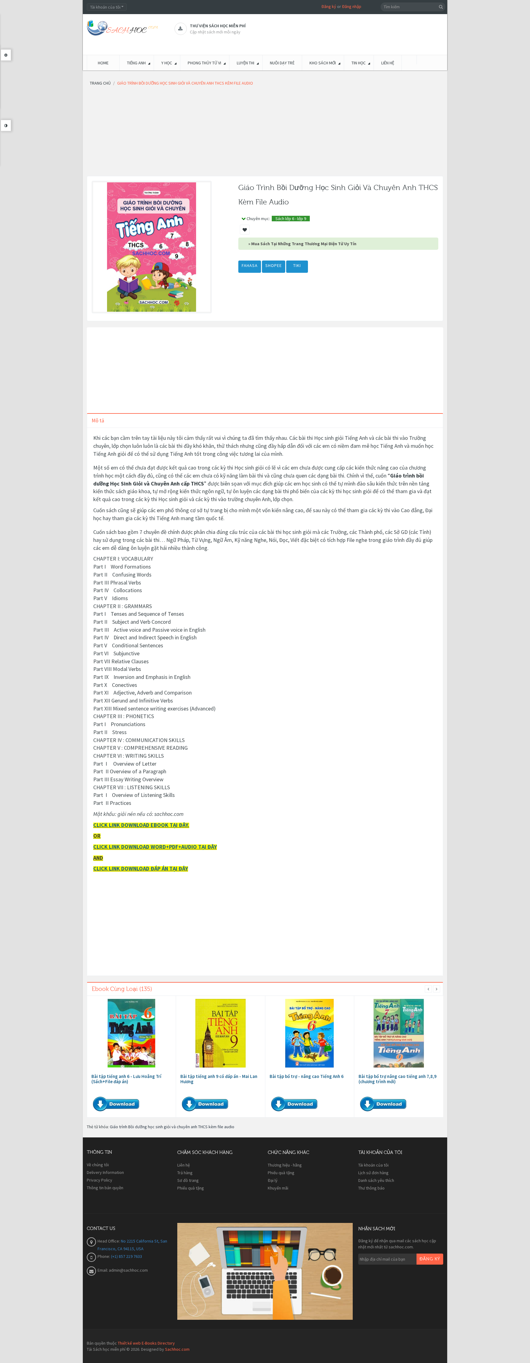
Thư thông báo (371, 1188)
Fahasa (250, 265)
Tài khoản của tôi (373, 1165)
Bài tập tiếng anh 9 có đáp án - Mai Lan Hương (218, 1079)
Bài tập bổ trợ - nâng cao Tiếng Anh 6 (307, 1076)
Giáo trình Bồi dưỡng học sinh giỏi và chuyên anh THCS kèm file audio (172, 1126)
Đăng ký (328, 6)
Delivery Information (105, 1172)
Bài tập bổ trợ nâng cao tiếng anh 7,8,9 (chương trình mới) (397, 1079)
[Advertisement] (265, 133)
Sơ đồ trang (188, 1180)
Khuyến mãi (278, 1188)
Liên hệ (183, 1165)
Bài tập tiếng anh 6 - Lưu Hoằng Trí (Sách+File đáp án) (126, 1079)
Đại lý (273, 1180)
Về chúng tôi (98, 1164)
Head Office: (109, 1241)
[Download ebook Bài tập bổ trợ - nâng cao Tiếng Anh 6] (309, 1033)
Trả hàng (185, 1172)
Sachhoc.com (177, 1349)
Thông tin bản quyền (105, 1187)
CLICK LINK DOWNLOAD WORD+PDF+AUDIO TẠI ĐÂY (155, 846)
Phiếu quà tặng (190, 1188)
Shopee (273, 265)
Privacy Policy (99, 1180)
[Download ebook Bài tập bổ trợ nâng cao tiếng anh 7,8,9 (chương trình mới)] (399, 1033)
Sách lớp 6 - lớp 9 (291, 218)
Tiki (297, 265)
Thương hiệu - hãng (285, 1165)
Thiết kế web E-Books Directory (146, 1343)
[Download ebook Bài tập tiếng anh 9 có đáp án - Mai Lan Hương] (221, 1033)
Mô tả (98, 420)
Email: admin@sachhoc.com (123, 1270)
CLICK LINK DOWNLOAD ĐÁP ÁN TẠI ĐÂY (140, 868)
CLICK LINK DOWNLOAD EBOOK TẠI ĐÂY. (141, 824)
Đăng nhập (351, 6)
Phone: (104, 1256)
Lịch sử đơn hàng (373, 1172)
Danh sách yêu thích (376, 1180)
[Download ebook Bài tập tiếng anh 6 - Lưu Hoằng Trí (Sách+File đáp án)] (132, 1033)
